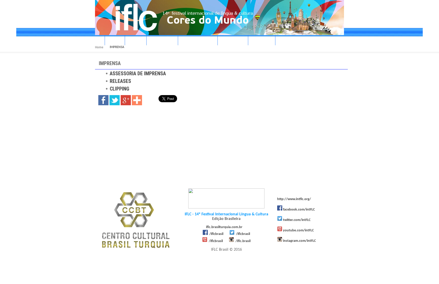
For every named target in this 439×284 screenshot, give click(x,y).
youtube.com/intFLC (298, 230)
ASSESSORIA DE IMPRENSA (138, 73)
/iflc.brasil (243, 241)
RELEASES (120, 81)
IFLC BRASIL (160, 41)
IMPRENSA (231, 41)
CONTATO (287, 41)
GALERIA (260, 41)
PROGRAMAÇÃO (196, 41)
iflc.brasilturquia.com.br (224, 227)
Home (99, 47)
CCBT (134, 41)
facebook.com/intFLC (299, 210)
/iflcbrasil (216, 234)
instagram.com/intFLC (299, 241)
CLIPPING (119, 89)
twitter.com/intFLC (296, 220)
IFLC (113, 41)
